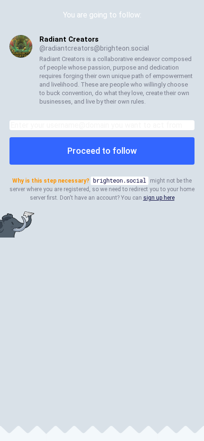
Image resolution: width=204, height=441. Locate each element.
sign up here (159, 197)
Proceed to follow (102, 151)
